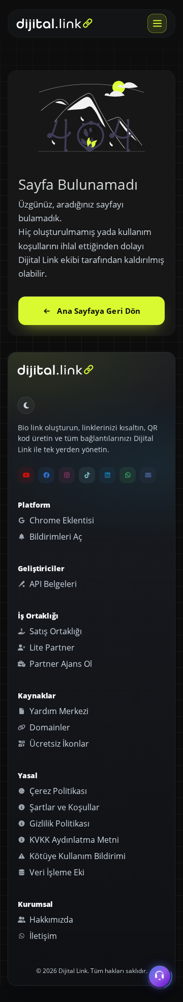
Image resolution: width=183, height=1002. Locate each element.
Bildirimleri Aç (54, 536)
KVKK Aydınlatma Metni (73, 839)
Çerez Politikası (57, 791)
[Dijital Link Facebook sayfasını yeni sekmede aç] (46, 475)
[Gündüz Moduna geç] (26, 405)
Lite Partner (51, 647)
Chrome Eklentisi (60, 520)
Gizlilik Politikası (58, 823)
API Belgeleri (52, 584)
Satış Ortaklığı (54, 631)
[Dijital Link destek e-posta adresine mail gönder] (148, 475)
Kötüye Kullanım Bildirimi (76, 856)
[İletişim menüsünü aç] (159, 975)
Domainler (48, 727)
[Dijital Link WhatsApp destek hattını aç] (127, 475)
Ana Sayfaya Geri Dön (98, 311)
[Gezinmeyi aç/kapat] (157, 23)
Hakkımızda (50, 919)
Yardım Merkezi (57, 711)
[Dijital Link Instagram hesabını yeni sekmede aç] (66, 475)
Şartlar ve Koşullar (63, 807)
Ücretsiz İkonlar (58, 743)
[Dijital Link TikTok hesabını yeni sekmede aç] (87, 475)
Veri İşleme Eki (55, 872)
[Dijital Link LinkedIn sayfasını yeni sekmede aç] (107, 475)
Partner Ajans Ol (59, 663)
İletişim (42, 935)
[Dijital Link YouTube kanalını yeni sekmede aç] (26, 475)
